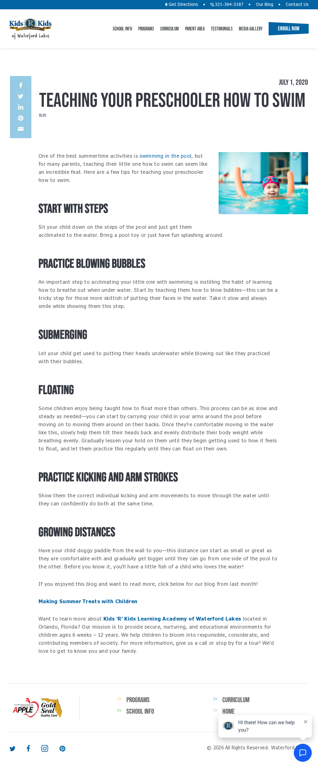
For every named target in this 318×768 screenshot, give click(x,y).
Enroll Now (288, 28)
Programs (146, 28)
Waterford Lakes (30, 25)
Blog (42, 115)
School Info (122, 28)
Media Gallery (250, 28)
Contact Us (297, 4)
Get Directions (182, 4)
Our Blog (264, 4)
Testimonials (222, 28)
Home (228, 711)
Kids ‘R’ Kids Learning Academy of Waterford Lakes (172, 619)
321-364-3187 (228, 4)
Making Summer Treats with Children (88, 601)
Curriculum (169, 28)
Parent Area (195, 28)
